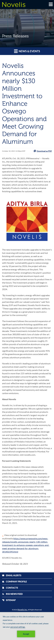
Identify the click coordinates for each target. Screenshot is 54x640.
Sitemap (9, 600)
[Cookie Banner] (27, 626)
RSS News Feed (12, 594)
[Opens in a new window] (27, 220)
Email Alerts (11, 575)
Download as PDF (44, 151)
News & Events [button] (29, 51)
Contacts (10, 587)
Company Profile (14, 581)
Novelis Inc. (23, 609)
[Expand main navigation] (50, 4)
